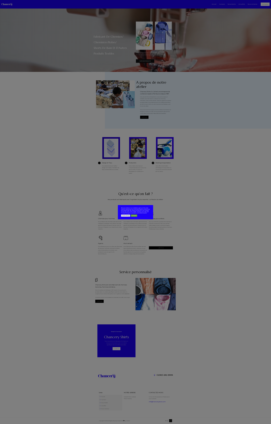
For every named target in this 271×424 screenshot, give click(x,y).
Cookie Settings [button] (125, 215)
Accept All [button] (134, 215)
